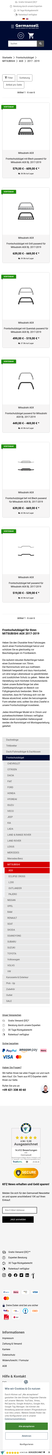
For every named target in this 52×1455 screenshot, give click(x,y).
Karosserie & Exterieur (17, 977)
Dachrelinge (12, 739)
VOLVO (11, 965)
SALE (9, 1001)
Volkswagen (13, 959)
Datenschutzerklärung (15, 1418)
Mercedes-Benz (15, 858)
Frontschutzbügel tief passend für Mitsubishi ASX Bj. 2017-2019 (26, 585)
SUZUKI (11, 947)
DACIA (10, 775)
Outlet (9, 995)
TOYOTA (11, 953)
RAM (9, 912)
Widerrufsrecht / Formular (15, 1360)
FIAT (9, 781)
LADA (10, 828)
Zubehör (10, 989)
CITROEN (12, 769)
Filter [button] (10, 77)
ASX (11, 870)
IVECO (10, 811)
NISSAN (11, 900)
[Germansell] (27, 26)
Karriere (6, 1349)
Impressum (8, 1338)
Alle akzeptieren (27, 1426)
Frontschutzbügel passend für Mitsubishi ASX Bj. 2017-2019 (26, 415)
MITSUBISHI (13, 864)
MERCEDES (13, 852)
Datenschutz (8, 1354)
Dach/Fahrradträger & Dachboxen (23, 751)
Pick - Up (10, 983)
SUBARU (11, 941)
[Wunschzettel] (21, 36)
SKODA (11, 929)
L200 (11, 882)
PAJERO (13, 894)
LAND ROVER (14, 840)
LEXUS (10, 846)
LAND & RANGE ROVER (19, 834)
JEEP (10, 817)
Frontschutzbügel (15, 757)
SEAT (10, 923)
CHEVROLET (13, 763)
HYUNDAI (12, 799)
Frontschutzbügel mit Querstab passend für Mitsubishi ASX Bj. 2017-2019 (26, 330)
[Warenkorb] (31, 36)
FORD (10, 787)
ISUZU (10, 805)
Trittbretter (11, 745)
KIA (9, 823)
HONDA (11, 793)
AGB (4, 1366)
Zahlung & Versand (12, 1343)
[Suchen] (40, 44)
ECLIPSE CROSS (17, 876)
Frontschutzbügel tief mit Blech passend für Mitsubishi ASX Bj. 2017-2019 (26, 500)
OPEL (10, 906)
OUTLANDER (15, 888)
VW (9, 971)
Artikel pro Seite (14, 84)
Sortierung (24, 77)
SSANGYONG (14, 935)
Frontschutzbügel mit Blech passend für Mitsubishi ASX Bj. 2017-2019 (26, 160)
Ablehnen (26, 1436)
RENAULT (12, 918)
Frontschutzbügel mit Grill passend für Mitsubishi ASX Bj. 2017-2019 (25, 245)
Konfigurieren (26, 1444)
